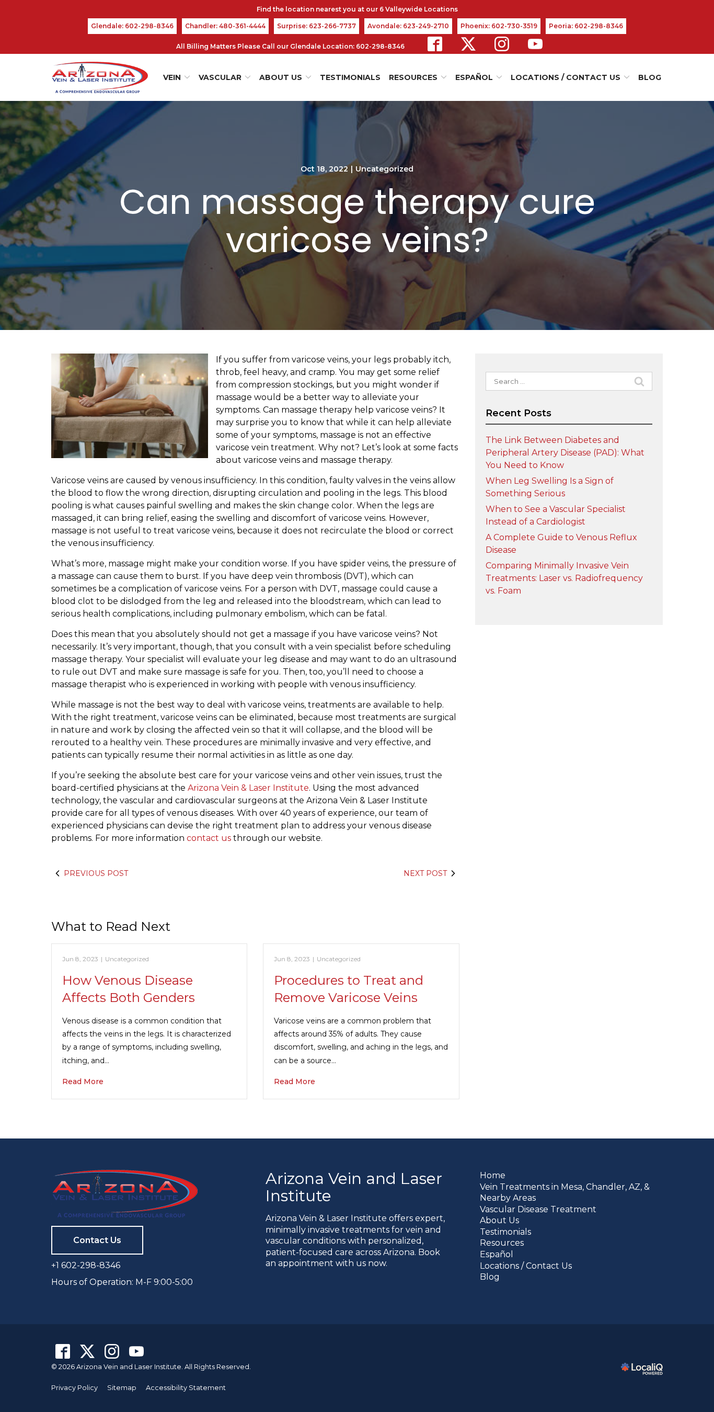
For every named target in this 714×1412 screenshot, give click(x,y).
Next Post (425, 873)
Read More (82, 1081)
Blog (649, 77)
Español (496, 1254)
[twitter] (468, 44)
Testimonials (350, 77)
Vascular (220, 77)
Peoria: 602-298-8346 (586, 26)
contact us (209, 838)
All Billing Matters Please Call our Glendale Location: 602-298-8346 (290, 46)
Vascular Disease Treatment (538, 1209)
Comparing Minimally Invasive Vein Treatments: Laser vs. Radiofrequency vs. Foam (564, 578)
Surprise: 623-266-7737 (316, 26)
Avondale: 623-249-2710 (408, 26)
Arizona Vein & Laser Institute (248, 788)
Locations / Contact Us (565, 77)
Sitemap (121, 1388)
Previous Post (96, 873)
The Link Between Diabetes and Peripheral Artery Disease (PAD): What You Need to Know (565, 452)
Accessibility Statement (186, 1388)
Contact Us (97, 1240)
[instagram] (501, 44)
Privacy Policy (74, 1388)
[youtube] (535, 44)
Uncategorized (384, 169)
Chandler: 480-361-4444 (225, 26)
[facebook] (435, 44)
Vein (172, 77)
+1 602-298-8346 (85, 1265)
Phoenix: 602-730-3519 (498, 26)
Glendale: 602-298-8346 (132, 26)
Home (492, 1175)
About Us (280, 77)
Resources (502, 1243)
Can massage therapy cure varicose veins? (357, 221)
